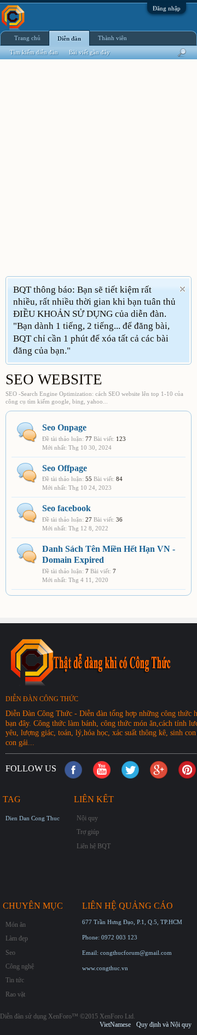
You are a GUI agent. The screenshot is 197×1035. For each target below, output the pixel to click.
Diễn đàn (69, 38)
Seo (10, 952)
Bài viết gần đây (89, 52)
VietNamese (115, 1024)
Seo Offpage (64, 468)
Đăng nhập (167, 8)
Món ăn (15, 924)
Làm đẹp (16, 938)
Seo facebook (66, 508)
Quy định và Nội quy (164, 1024)
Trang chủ (27, 38)
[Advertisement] (98, 174)
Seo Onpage (64, 427)
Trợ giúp (88, 832)
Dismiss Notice (182, 289)
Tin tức (14, 980)
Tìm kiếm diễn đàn (34, 52)
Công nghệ (19, 966)
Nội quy (87, 818)
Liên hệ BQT (94, 846)
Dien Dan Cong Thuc (32, 818)
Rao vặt (15, 994)
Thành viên (112, 38)
